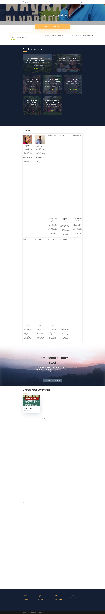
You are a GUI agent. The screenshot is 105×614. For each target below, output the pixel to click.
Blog (55, 17)
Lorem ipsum (26, 595)
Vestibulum (57, 595)
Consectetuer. (26, 596)
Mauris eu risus (26, 599)
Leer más (13, 39)
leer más (72, 38)
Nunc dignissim (42, 596)
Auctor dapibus (57, 596)
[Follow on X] (74, 596)
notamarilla (47, 17)
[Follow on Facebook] (71, 596)
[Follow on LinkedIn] (78, 596)
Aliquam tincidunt (27, 598)
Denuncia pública (28, 408)
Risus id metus (41, 598)
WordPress (41, 612)
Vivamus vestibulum (58, 599)
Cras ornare (41, 599)
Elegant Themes (31, 612)
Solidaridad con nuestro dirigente (52, 15)
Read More (52, 21)
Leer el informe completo (52, 380)
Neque (40, 595)
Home (79, 2)
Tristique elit (57, 598)
